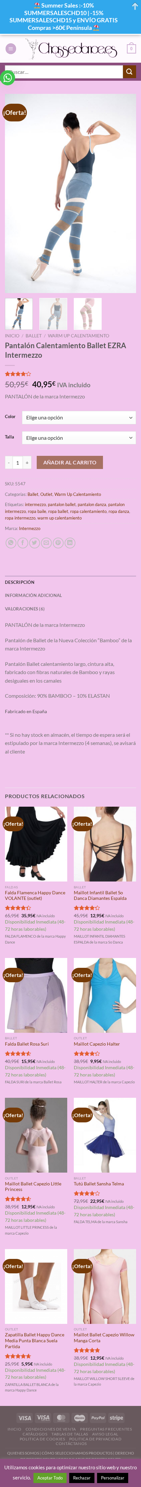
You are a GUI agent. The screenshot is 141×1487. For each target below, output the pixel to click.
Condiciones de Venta (51, 1429)
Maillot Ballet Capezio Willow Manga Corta (104, 1337)
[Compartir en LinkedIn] (70, 543)
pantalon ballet (62, 504)
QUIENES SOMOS (23, 1453)
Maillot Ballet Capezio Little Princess (33, 1186)
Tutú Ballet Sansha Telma (99, 1183)
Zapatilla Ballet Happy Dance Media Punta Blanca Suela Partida (34, 1340)
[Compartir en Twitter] (34, 543)
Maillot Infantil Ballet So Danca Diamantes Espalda (100, 895)
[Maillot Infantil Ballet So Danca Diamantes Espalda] (105, 844)
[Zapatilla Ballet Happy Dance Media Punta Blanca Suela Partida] (36, 1286)
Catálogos (35, 1434)
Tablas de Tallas (69, 1434)
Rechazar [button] (82, 1477)
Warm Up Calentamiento (78, 335)
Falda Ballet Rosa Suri (27, 1044)
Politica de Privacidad (95, 1438)
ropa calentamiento (88, 511)
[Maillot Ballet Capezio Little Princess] (36, 1135)
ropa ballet (58, 511)
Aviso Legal (105, 1434)
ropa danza (119, 511)
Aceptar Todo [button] (50, 1477)
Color (10, 416)
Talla (9, 437)
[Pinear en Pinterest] (58, 543)
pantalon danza (92, 504)
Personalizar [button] (112, 1477)
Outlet (46, 494)
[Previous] (16, 193)
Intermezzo (29, 528)
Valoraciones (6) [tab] (25, 608)
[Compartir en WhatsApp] (11, 543)
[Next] (125, 193)
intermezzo (35, 504)
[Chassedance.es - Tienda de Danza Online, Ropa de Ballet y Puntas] (71, 48)
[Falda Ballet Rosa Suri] (36, 995)
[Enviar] (129, 71)
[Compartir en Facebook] (22, 543)
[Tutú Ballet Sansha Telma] (105, 1135)
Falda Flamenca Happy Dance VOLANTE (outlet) (35, 895)
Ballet (34, 335)
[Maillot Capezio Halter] (105, 995)
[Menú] (11, 48)
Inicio (12, 335)
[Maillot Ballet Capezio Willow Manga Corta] (105, 1286)
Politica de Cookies (42, 1438)
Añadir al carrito (70, 462)
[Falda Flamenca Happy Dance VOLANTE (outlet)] (36, 844)
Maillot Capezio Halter (97, 1044)
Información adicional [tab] (33, 595)
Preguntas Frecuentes (106, 1429)
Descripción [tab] (19, 582)
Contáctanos (71, 1443)
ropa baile (37, 511)
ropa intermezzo (20, 517)
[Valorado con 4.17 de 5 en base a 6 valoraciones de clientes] (70, 373)
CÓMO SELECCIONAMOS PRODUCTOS (77, 1453)
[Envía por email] (46, 543)
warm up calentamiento (59, 517)
